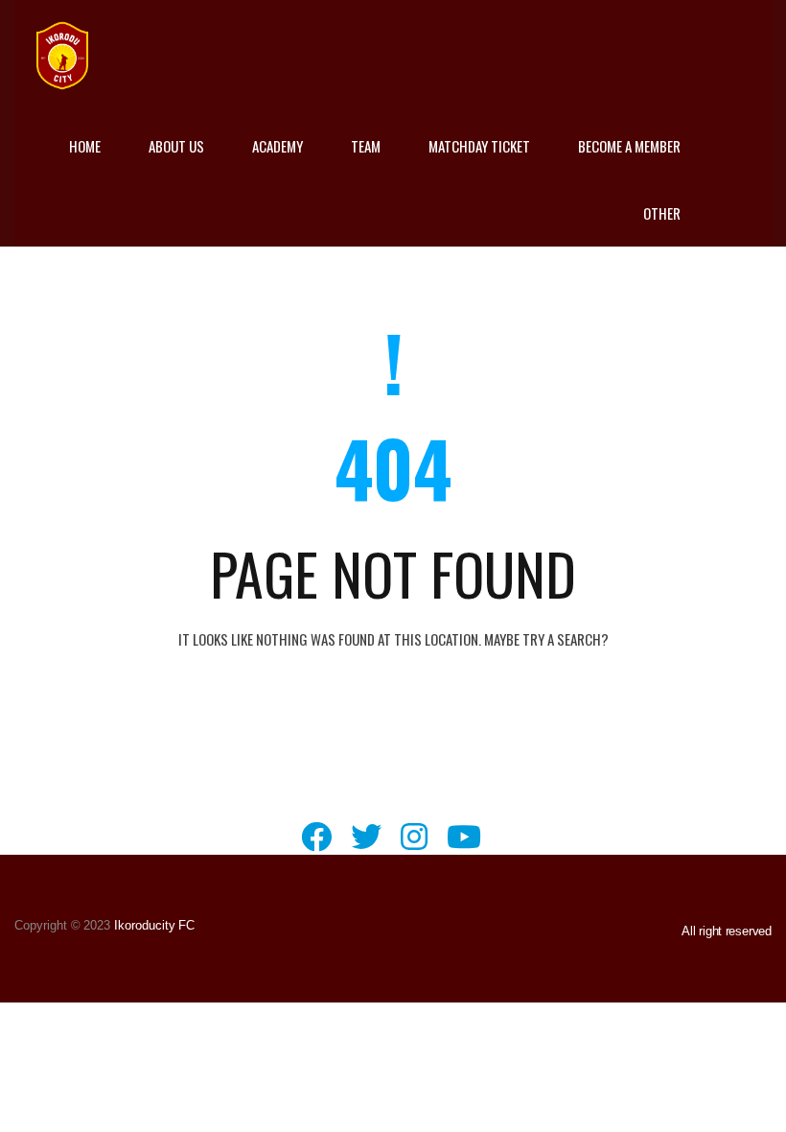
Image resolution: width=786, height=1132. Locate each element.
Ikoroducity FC (152, 925)
